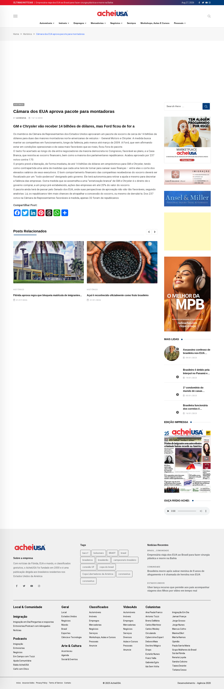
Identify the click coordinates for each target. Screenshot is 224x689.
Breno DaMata (153, 620)
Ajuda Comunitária (22, 660)
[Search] (209, 16)
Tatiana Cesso (179, 670)
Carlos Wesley (152, 629)
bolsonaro (99, 553)
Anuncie (93, 645)
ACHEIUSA (21, 118)
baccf (85, 553)
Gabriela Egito (152, 662)
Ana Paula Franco (154, 612)
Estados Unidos (156, 583)
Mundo (64, 625)
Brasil (150, 551)
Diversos (127, 637)
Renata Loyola (179, 657)
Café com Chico (21, 669)
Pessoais (178, 23)
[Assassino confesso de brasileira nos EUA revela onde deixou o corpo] (171, 353)
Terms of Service (56, 683)
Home (16, 34)
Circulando (151, 633)
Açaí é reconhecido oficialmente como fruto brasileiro (118, 295)
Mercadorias (97, 23)
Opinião (176, 641)
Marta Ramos (179, 637)
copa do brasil (107, 567)
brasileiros (87, 560)
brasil (123, 553)
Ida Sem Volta (152, 666)
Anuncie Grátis (28, 683)
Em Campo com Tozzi (24, 656)
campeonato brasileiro (125, 560)
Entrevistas (19, 648)
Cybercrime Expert (155, 637)
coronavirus (124, 574)
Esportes (65, 633)
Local (64, 612)
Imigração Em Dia (180, 612)
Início (18, 683)
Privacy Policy (41, 683)
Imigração (20, 616)
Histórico (27, 34)
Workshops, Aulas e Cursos (154, 23)
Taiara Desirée (179, 666)
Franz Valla (151, 658)
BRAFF (112, 553)
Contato (67, 683)
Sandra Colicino (179, 661)
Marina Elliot (178, 633)
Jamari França (179, 616)
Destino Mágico (153, 645)
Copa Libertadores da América (97, 574)
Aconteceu (66, 651)
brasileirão (103, 560)
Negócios (115, 23)
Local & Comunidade (27, 607)
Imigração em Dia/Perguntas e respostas (33, 622)
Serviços (131, 23)
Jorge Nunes (178, 625)
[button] (149, 232)
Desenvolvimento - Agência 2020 (194, 683)
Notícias (17, 630)
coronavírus (88, 581)
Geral (65, 607)
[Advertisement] (112, 63)
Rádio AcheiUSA (21, 665)
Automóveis (46, 23)
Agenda (65, 655)
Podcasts (20, 638)
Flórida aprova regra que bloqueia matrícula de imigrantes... (47, 295)
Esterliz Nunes (153, 654)
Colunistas (153, 607)
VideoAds (130, 607)
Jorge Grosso (178, 620)
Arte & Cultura (71, 646)
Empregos (79, 23)
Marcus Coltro (179, 629)
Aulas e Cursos (130, 641)
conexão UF (88, 567)
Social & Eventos (69, 659)
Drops (148, 650)
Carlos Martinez (153, 625)
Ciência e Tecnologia (71, 637)
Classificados (98, 607)
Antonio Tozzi (152, 616)
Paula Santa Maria (181, 645)
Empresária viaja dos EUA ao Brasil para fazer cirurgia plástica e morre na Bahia (74, 2)
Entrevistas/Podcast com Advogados (31, 626)
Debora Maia (152, 641)
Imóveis (63, 23)
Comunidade (162, 551)
